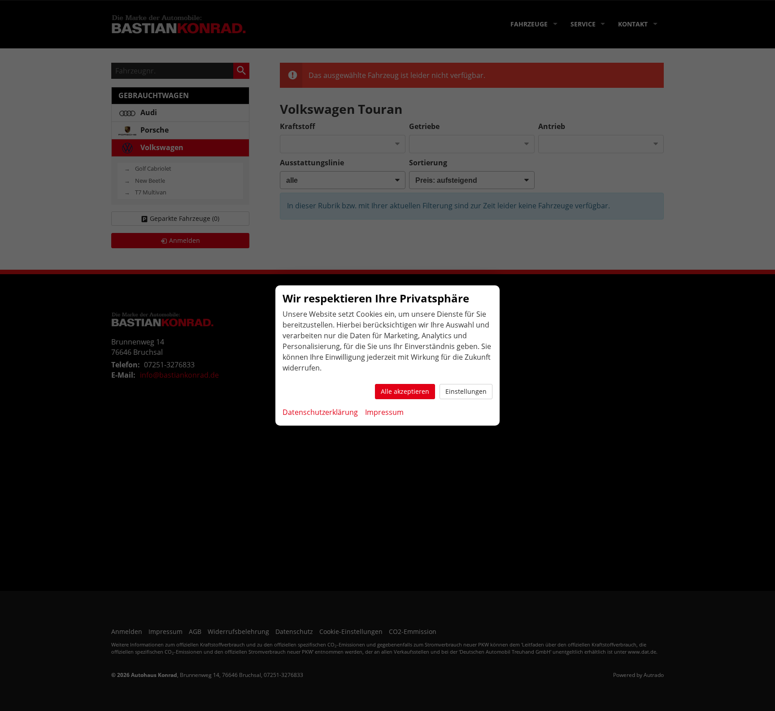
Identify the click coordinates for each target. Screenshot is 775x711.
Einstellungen (466, 391)
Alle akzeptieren (405, 391)
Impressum (384, 412)
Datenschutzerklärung (320, 412)
